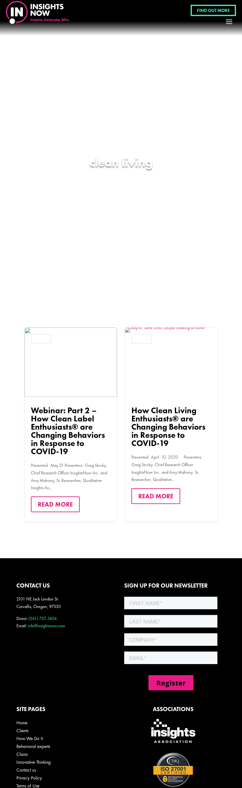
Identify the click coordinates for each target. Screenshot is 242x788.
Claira (22, 754)
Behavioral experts (33, 746)
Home (21, 723)
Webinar (41, 338)
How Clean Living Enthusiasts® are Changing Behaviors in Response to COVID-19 (171, 424)
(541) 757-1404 (42, 618)
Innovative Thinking (33, 762)
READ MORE (55, 504)
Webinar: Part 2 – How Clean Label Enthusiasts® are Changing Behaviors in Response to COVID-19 (71, 424)
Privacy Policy (29, 778)
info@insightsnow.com (46, 626)
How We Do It (29, 738)
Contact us (26, 770)
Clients (22, 730)
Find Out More (213, 10)
